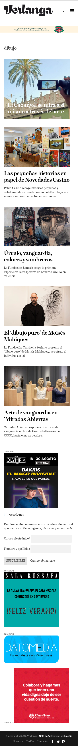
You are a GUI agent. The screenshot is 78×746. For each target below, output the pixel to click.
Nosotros (18, 741)
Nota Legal (45, 736)
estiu (69, 736)
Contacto (42, 741)
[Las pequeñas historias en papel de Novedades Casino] (37, 147)
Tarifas (30, 741)
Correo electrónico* (17, 538)
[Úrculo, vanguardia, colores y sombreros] (37, 227)
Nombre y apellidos (17, 549)
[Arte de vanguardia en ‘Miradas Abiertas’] (37, 386)
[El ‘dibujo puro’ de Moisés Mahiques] (37, 306)
